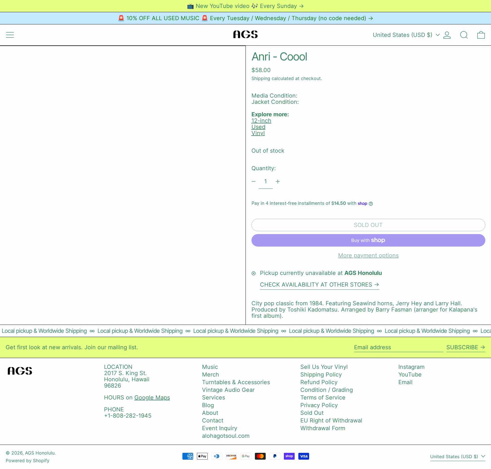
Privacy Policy (319, 405)
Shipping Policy (321, 374)
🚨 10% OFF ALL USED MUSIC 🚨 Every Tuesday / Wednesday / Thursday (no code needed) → (245, 18)
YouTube (410, 374)
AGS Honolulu (40, 453)
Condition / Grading (326, 389)
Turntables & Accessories (236, 382)
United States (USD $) (403, 34)
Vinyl (258, 133)
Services (213, 397)
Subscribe (462, 347)
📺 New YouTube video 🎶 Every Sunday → (245, 6)
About (210, 412)
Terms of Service (323, 397)
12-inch (261, 120)
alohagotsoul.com (225, 435)
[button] (464, 35)
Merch (210, 374)
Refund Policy (319, 382)
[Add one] (278, 181)
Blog (208, 405)
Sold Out (312, 412)
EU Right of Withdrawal (331, 420)
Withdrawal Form (322, 428)
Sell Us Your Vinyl (324, 366)
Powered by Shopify (27, 460)
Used (258, 126)
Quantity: (263, 168)
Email (405, 382)
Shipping (260, 78)
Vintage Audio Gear (228, 389)
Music (210, 366)
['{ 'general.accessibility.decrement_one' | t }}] (254, 181)
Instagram (411, 367)
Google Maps (152, 397)
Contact (212, 420)
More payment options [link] (368, 255)
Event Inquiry (219, 428)
